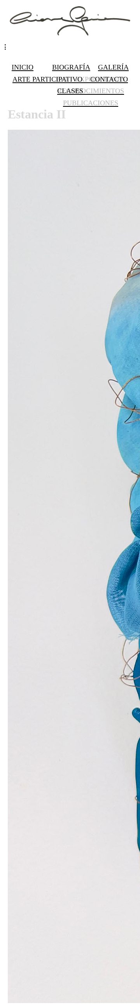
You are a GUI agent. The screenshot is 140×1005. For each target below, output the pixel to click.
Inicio (22, 67)
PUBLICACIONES (90, 103)
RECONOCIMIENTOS (90, 91)
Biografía (71, 67)
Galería (113, 67)
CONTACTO (109, 79)
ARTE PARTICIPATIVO (47, 79)
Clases (70, 91)
